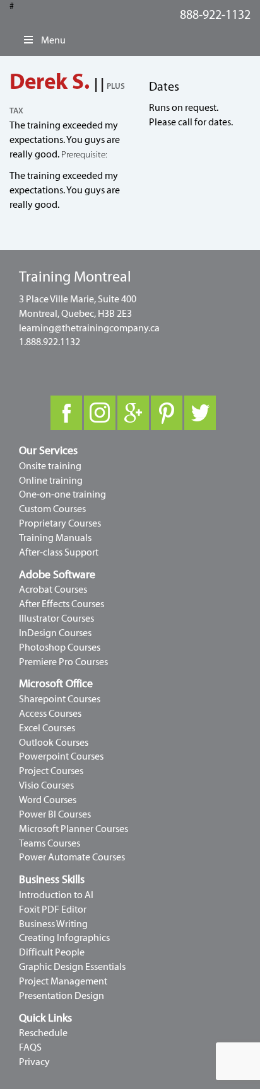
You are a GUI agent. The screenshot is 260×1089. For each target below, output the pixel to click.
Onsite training (50, 466)
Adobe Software (57, 574)
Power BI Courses (55, 814)
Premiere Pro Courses (63, 662)
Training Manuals (55, 538)
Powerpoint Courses (61, 756)
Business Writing (53, 924)
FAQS (30, 1047)
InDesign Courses (55, 633)
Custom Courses (52, 509)
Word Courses (47, 800)
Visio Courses (46, 785)
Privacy (34, 1062)
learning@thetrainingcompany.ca (89, 328)
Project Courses (51, 771)
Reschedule (43, 1033)
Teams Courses (49, 843)
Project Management (63, 981)
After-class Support (58, 552)
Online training (51, 480)
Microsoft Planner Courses (73, 829)
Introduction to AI (56, 895)
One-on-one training (62, 494)
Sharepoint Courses (59, 699)
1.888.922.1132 (49, 342)
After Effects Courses (61, 604)
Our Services (48, 450)
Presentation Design (61, 995)
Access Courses (50, 713)
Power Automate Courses (72, 857)
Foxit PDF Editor (52, 909)
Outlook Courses (53, 742)
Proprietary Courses (60, 523)
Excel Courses (47, 728)
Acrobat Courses (53, 589)
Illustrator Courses (56, 618)
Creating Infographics (64, 938)
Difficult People (52, 952)
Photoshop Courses (59, 647)
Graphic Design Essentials (72, 966)
